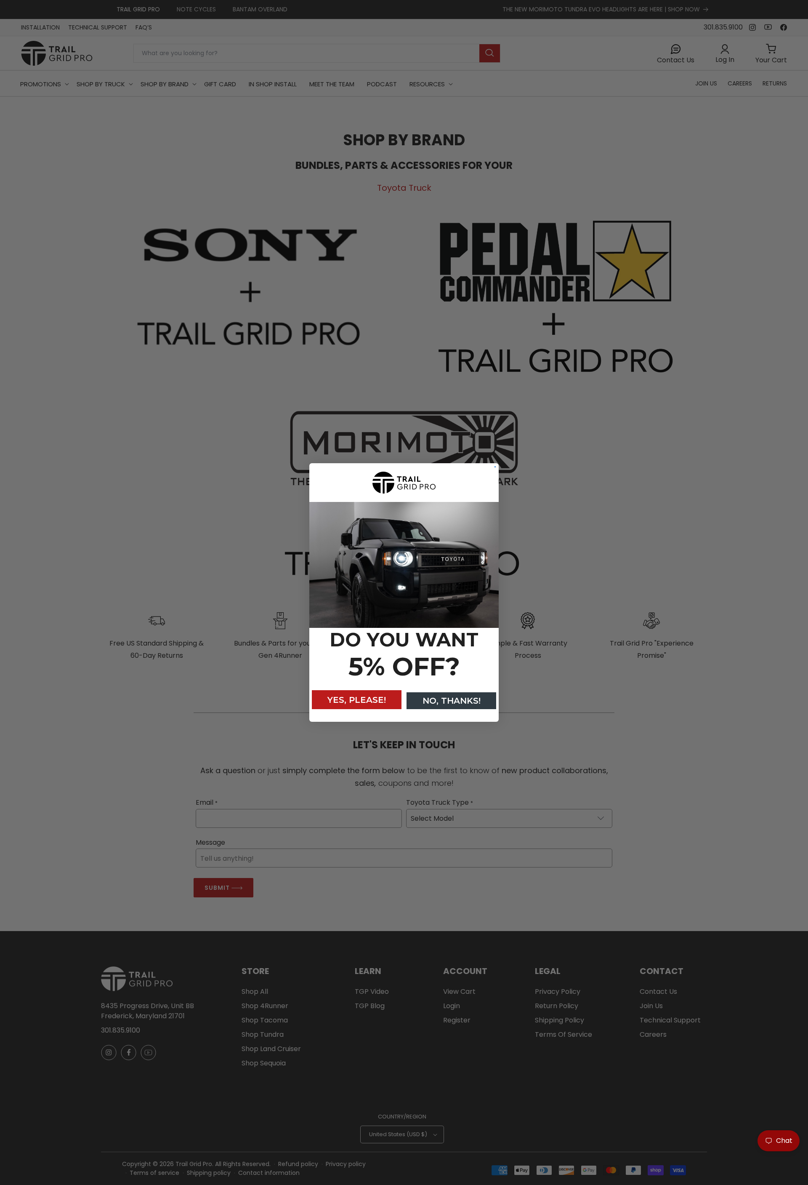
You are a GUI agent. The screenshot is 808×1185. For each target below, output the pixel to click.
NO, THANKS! (452, 701)
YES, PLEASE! (356, 700)
